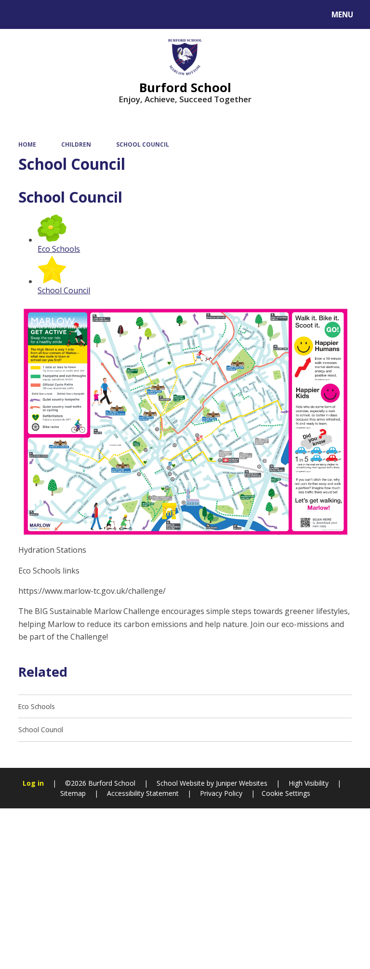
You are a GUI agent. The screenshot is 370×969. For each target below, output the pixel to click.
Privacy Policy (221, 793)
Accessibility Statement (143, 793)
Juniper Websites (240, 783)
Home (27, 144)
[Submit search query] (121, 13)
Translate (83, 16)
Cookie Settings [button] (286, 793)
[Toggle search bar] (19, 14)
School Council (142, 144)
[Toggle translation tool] (43, 14)
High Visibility (309, 783)
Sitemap (73, 793)
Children (76, 144)
